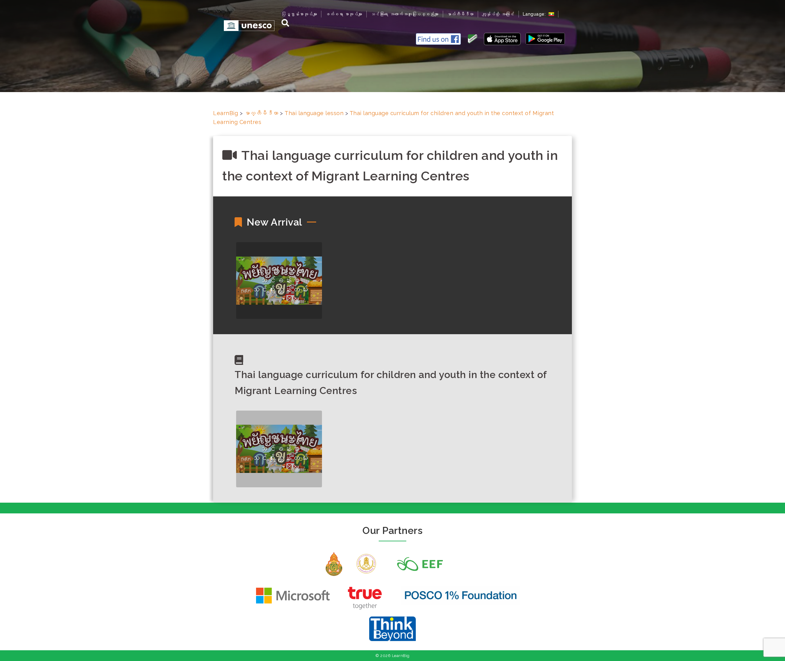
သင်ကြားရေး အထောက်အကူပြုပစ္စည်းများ (405, 14)
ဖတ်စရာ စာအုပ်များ (343, 14)
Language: (535, 14)
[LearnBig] (246, 25)
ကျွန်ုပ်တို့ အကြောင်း (498, 14)
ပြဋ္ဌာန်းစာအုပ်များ (299, 14)
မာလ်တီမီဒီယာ (460, 14)
